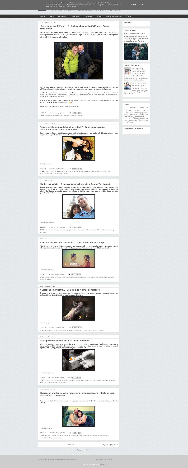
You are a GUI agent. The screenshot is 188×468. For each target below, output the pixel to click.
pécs (81, 330)
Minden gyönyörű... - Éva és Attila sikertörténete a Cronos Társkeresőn (75, 184)
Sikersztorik (88, 16)
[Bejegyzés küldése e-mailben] (69, 113)
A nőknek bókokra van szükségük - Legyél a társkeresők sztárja (72, 242)
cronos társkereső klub (52, 115)
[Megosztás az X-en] (77, 113)
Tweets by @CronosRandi (103, 459)
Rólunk (99, 16)
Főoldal (43, 16)
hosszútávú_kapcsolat (142, 112)
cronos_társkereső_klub (57, 171)
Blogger (102, 464)
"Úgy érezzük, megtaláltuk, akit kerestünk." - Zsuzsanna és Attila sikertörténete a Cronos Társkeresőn (72, 128)
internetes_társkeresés (76, 171)
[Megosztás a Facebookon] (79, 113)
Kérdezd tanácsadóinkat (114, 16)
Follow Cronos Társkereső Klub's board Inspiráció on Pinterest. (57, 459)
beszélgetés (48, 330)
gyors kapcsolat (64, 115)
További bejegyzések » (47, 164)
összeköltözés (44, 438)
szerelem (65, 173)
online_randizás (99, 380)
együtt (67, 230)
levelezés (73, 115)
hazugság (69, 380)
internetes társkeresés (72, 277)
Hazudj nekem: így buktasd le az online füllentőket (65, 340)
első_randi (133, 112)
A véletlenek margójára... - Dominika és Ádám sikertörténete (70, 290)
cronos (47, 171)
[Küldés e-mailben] (73, 113)
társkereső (43, 232)
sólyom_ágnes (128, 122)
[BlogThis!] (75, 113)
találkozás (101, 330)
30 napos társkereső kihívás (134, 33)
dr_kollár (126, 112)
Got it (140, 5)
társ (112, 230)
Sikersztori (80, 115)
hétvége (126, 114)
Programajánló (75, 16)
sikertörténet (58, 173)
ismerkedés (127, 119)
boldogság (48, 435)
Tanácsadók (143, 108)
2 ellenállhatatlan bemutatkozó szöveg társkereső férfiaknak (138, 69)
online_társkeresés (92, 277)
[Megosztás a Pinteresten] (81, 113)
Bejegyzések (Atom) (83, 450)
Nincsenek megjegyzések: (57, 113)
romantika (43, 173)
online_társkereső (96, 171)
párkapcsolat (107, 171)
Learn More (132, 5)
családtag (60, 435)
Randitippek (62, 16)
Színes (42, 279)
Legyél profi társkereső (139, 83)
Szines (52, 16)
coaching (137, 110)
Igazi (67, 171)
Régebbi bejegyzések (110, 445)
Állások (128, 16)
